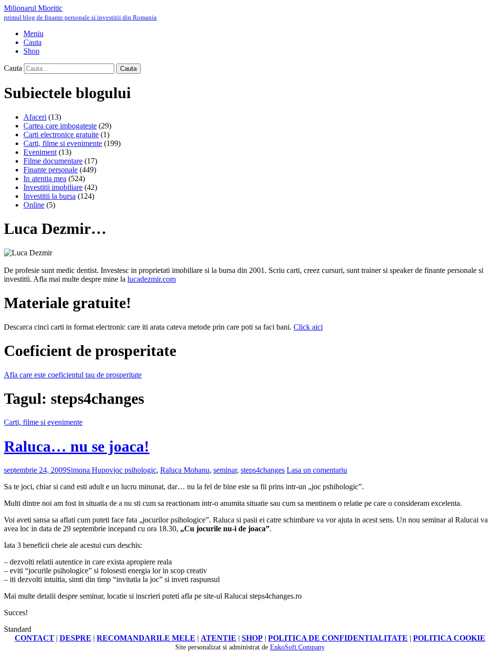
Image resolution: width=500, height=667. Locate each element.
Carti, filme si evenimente (62, 143)
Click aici (308, 327)
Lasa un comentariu (317, 470)
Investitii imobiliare (53, 187)
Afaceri (34, 117)
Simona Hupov (89, 470)
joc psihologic (134, 470)
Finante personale (50, 170)
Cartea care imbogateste (60, 126)
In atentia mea (44, 178)
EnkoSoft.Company (297, 647)
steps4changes (263, 470)
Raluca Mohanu (184, 470)
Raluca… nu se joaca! (76, 446)
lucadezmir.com (151, 279)
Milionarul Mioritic (80, 12)
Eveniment (40, 152)
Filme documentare (53, 161)
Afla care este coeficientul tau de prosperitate (73, 375)
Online (33, 205)
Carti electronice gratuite (61, 134)
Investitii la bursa (49, 196)
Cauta (13, 68)
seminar (225, 470)
